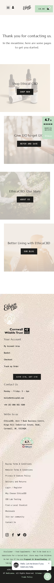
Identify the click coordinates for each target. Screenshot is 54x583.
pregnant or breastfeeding (35, 559)
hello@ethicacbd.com (14, 398)
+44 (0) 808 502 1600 (14, 405)
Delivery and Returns (15, 481)
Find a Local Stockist (16, 505)
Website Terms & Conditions (19, 470)
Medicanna (10, 573)
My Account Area (12, 346)
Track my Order (11, 366)
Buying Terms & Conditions (18, 464)
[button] (8, 7)
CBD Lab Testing (13, 499)
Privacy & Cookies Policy (18, 476)
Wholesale (10, 511)
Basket (7, 353)
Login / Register (13, 487)
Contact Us (10, 522)
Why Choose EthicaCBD (15, 493)
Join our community (14, 517)
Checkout (8, 359)
